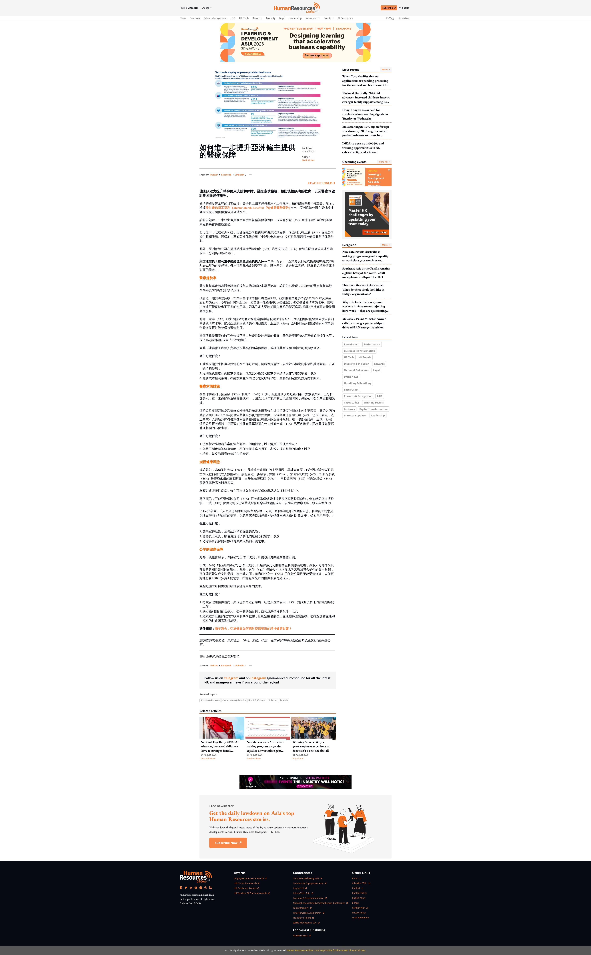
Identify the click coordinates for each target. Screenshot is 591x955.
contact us (357, 888)
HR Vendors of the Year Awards (250, 893)
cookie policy (358, 897)
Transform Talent (303, 917)
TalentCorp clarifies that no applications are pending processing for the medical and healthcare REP (365, 80)
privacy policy (359, 912)
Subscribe (389, 8)
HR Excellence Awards (245, 888)
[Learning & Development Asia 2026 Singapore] (295, 42)
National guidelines (356, 370)
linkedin (239, 175)
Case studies (351, 402)
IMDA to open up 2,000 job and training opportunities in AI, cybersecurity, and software (363, 147)
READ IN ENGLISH (321, 183)
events (327, 18)
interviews (312, 18)
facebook (226, 175)
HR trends (272, 700)
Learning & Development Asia (308, 898)
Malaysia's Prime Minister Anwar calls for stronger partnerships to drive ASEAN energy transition (364, 323)
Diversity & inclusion (210, 700)
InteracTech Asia (303, 893)
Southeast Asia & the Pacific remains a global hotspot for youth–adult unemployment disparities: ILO (366, 272)
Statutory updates (355, 415)
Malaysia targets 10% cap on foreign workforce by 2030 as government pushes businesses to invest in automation (365, 131)
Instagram (258, 678)
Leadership (295, 18)
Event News (351, 376)
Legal (282, 18)
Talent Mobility (302, 907)
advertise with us (361, 883)
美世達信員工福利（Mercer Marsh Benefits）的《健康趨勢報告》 (248, 208)
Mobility (270, 18)
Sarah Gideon (254, 758)
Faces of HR (351, 389)
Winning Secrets (374, 402)
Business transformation (359, 351)
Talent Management (215, 18)
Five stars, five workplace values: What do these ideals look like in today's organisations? (363, 289)
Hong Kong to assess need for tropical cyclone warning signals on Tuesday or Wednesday (365, 114)
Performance (372, 344)
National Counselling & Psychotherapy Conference (319, 902)
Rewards (257, 18)
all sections (344, 18)
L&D (233, 18)
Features (195, 18)
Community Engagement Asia (308, 883)
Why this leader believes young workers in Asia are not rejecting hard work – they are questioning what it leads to (364, 306)
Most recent (365, 69)
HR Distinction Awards (245, 883)
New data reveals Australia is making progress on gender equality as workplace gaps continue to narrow (365, 256)
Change (205, 7)
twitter (214, 175)
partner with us (360, 907)
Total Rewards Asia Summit (307, 912)
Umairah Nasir (208, 758)
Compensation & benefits (234, 700)
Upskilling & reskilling (357, 383)
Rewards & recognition (358, 396)
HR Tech (244, 18)
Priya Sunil (298, 758)
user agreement (360, 917)
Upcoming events (365, 162)
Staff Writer (308, 160)
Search (405, 7)
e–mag (390, 18)
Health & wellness (256, 700)
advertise (403, 18)
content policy (359, 892)
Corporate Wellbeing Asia (306, 878)
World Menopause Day (305, 922)
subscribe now (231, 844)
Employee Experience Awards (249, 878)
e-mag (355, 902)
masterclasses (302, 935)
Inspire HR (300, 888)
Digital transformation (373, 409)
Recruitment (352, 344)
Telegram (231, 678)
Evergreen (365, 245)
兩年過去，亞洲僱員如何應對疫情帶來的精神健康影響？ (253, 629)
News (183, 18)
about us (357, 878)
